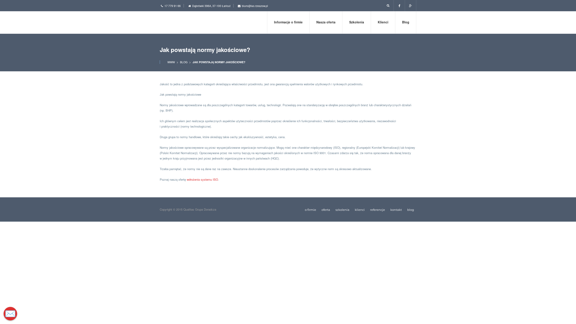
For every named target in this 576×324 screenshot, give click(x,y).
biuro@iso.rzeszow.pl (255, 6)
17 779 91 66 (172, 6)
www (171, 62)
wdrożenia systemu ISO (202, 179)
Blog (183, 62)
